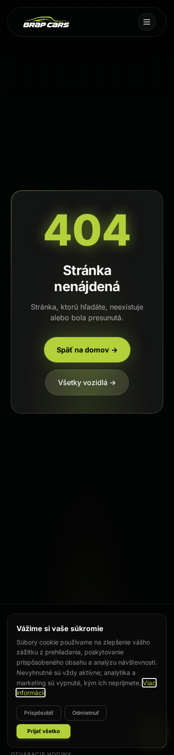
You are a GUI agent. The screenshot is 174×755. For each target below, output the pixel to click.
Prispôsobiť (39, 712)
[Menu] (147, 22)
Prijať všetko (43, 731)
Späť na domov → (87, 349)
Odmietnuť (85, 712)
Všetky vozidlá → (87, 382)
